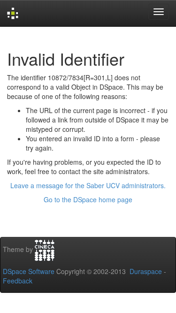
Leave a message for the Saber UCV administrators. (88, 185)
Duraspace (146, 271)
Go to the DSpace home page (88, 199)
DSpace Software (28, 271)
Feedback (17, 280)
